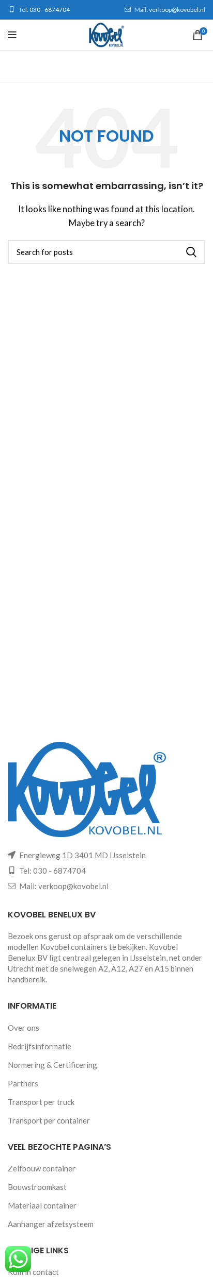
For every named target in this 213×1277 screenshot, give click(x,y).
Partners (23, 1083)
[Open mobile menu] (12, 35)
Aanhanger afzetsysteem (51, 1224)
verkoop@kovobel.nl (177, 9)
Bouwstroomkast (37, 1186)
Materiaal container (42, 1205)
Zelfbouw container (41, 1168)
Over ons (23, 1027)
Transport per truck (41, 1101)
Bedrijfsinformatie (39, 1046)
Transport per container (49, 1120)
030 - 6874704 (49, 9)
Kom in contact (33, 1271)
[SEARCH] (191, 252)
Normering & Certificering (52, 1064)
